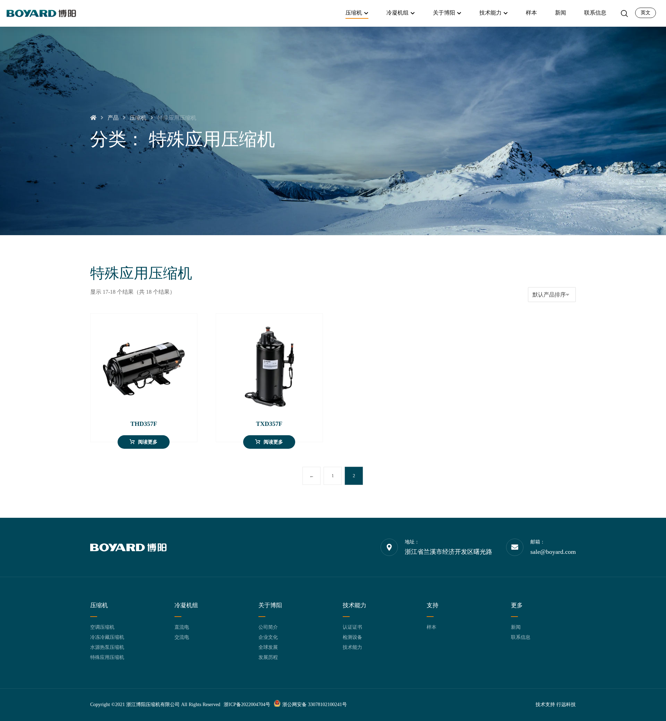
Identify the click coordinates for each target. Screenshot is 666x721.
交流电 (181, 637)
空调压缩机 (102, 627)
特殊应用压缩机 (107, 657)
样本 (431, 627)
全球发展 (268, 647)
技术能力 (352, 647)
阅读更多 (147, 442)
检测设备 (352, 637)
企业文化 (268, 637)
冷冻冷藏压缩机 (107, 637)
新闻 (516, 627)
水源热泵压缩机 (107, 647)
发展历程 (268, 657)
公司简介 (268, 627)
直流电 (181, 627)
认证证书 (352, 627)
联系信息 (520, 637)
